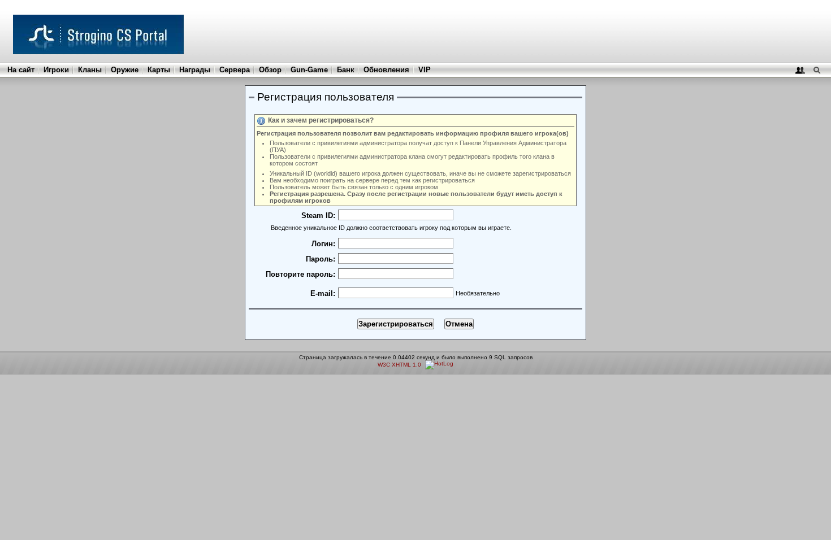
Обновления (386, 70)
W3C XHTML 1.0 (399, 365)
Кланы (90, 70)
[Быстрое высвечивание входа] (800, 70)
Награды (194, 70)
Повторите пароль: (300, 274)
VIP (424, 70)
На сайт (20, 70)
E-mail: (322, 293)
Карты (159, 70)
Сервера (234, 70)
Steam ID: (318, 215)
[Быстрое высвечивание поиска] (817, 70)
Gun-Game (309, 70)
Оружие (124, 70)
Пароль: (320, 259)
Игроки (56, 70)
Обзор (270, 70)
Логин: (323, 243)
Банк (345, 70)
